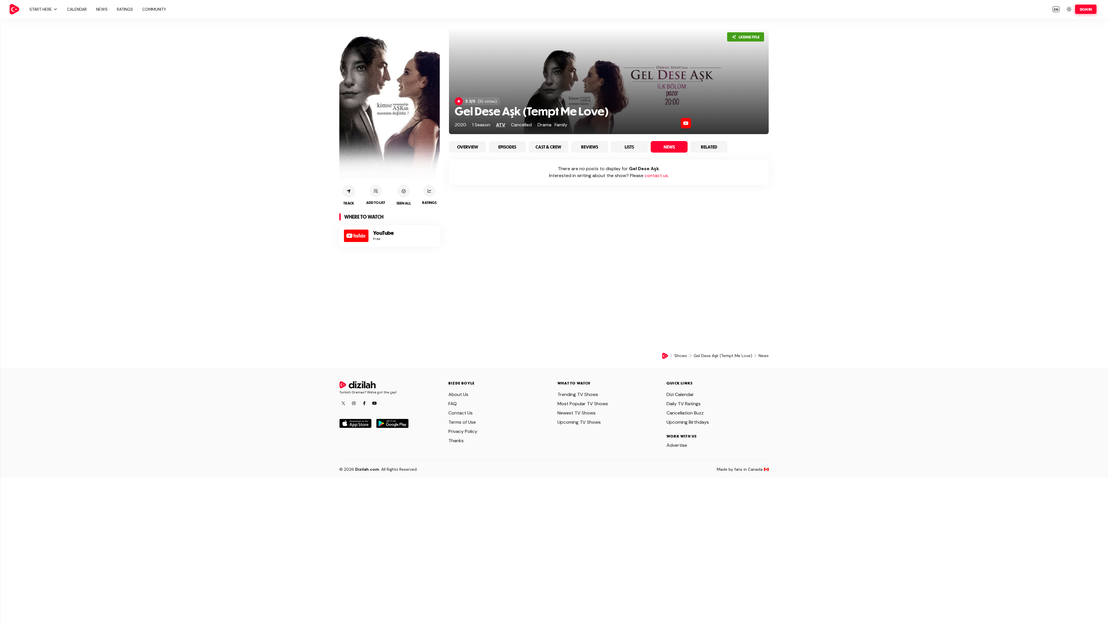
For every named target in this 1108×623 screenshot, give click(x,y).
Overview (467, 146)
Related (709, 146)
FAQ (452, 404)
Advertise (677, 445)
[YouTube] (686, 123)
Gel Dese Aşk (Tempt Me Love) (532, 111)
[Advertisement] (389, 296)
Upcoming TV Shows (579, 422)
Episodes (507, 146)
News (669, 146)
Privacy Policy (462, 431)
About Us (458, 394)
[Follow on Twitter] (343, 403)
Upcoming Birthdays (688, 422)
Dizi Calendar (680, 394)
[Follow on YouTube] (374, 403)
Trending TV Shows (577, 394)
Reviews (589, 146)
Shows (680, 355)
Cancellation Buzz (685, 413)
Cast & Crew (548, 146)
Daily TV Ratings (684, 404)
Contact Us (460, 413)
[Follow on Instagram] (354, 403)
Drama (544, 125)
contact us (656, 175)
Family (561, 125)
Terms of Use (462, 422)
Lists (629, 146)
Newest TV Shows (576, 413)
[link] (14, 9)
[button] (42, 9)
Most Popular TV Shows (582, 404)
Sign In (1086, 9)
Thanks (456, 441)
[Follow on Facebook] (364, 403)
